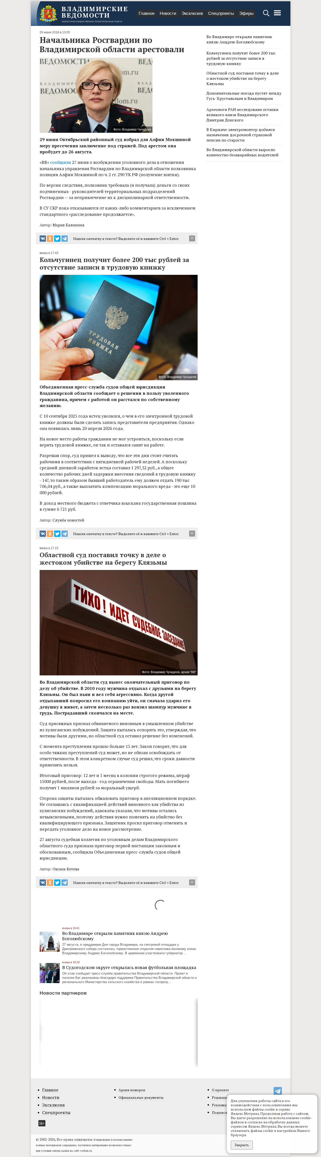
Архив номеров (132, 1089)
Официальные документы (141, 1097)
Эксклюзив (192, 13)
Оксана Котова (66, 868)
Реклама (219, 1105)
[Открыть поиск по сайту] (267, 15)
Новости (168, 13)
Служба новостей (68, 520)
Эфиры (246, 13)
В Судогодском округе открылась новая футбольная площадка (129, 967)
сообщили (60, 162)
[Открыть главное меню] (277, 15)
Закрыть (241, 1144)
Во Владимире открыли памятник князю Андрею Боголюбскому (115, 935)
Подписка (220, 1112)
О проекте (220, 1089)
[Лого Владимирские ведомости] (83, 13)
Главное (146, 13)
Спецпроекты (221, 13)
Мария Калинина (69, 224)
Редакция (220, 1097)
